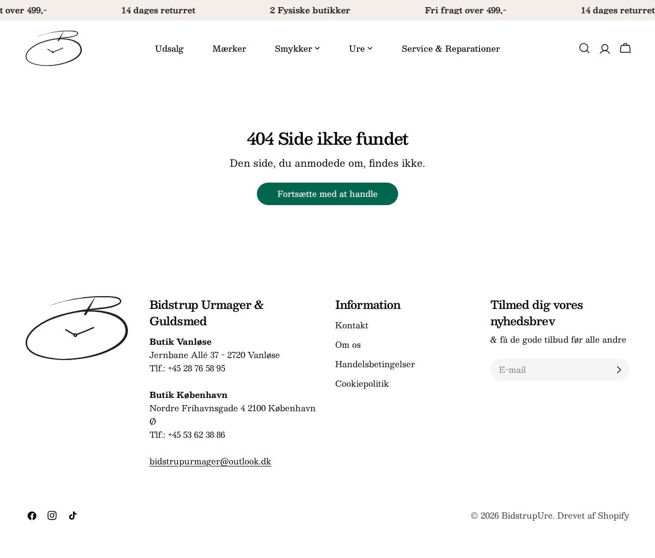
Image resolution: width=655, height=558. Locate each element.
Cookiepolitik (362, 383)
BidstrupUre (527, 515)
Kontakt (351, 325)
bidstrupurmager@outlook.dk (210, 461)
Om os (348, 344)
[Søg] (584, 48)
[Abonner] (618, 370)
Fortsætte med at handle (327, 193)
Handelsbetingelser (375, 364)
